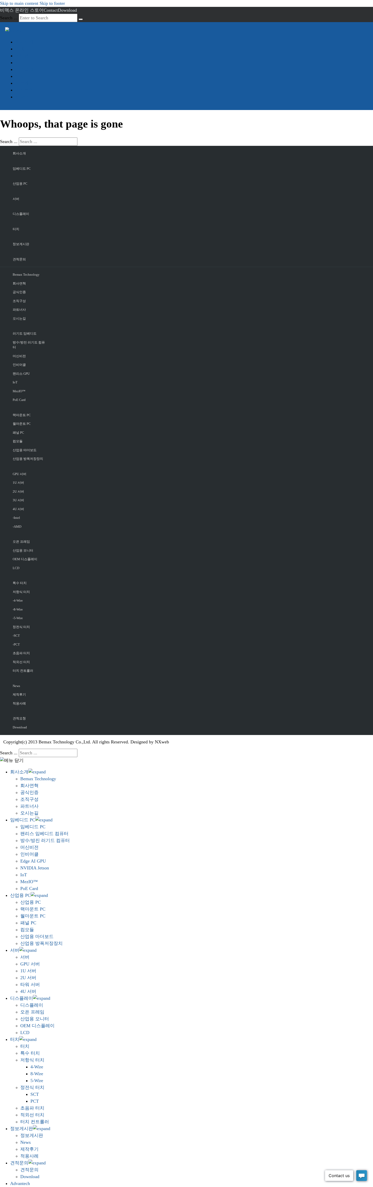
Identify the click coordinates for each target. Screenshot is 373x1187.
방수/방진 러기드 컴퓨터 (29, 344)
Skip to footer (52, 3)
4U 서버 (18, 509)
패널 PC (18, 432)
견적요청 (19, 718)
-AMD (17, 526)
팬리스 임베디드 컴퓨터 (44, 833)
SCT (34, 1094)
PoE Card (19, 400)
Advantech (25, 96)
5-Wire (36, 1080)
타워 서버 (30, 984)
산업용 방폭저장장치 (28, 459)
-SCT (16, 635)
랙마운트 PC (22, 415)
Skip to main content (19, 3)
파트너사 (19, 309)
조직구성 (19, 301)
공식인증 (19, 292)
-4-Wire (18, 600)
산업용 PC (25, 55)
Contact (51, 10)
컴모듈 (18, 441)
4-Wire (36, 1066)
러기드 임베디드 (25, 333)
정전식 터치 (21, 627)
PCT (34, 1101)
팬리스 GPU (21, 374)
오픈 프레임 (21, 541)
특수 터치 (20, 583)
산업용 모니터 (23, 550)
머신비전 (19, 356)
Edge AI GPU (33, 861)
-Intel (16, 518)
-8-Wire (18, 609)
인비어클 (19, 365)
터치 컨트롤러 (23, 671)
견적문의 (24, 89)
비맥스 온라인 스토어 (22, 10)
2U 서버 (18, 491)
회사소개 (24, 41)
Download (67, 10)
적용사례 (19, 703)
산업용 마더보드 (25, 450)
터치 (19, 76)
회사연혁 (19, 283)
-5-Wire (18, 618)
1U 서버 (18, 483)
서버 (19, 62)
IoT (15, 382)
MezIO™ (19, 391)
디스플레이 (26, 69)
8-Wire (36, 1073)
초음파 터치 (21, 653)
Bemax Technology (26, 274)
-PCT (16, 644)
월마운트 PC (22, 424)
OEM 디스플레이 (25, 559)
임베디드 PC (27, 48)
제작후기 (19, 694)
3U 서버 (18, 500)
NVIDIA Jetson (34, 867)
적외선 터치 (21, 662)
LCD (16, 568)
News (16, 686)
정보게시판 (26, 83)
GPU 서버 (19, 474)
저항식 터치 (21, 592)
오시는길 (19, 318)
